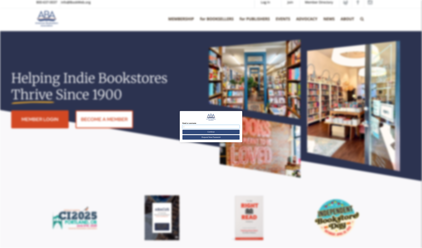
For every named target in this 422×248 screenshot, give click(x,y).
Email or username (189, 123)
